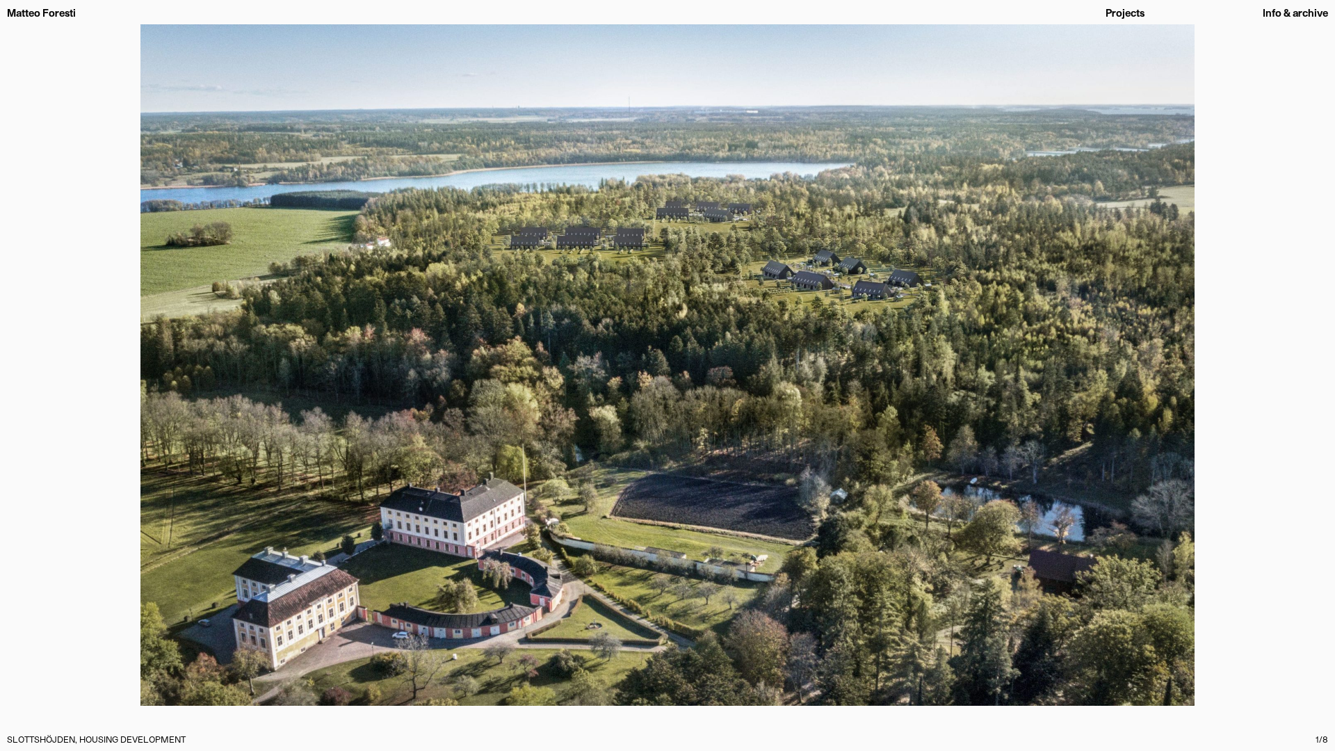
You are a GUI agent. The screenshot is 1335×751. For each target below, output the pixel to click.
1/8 (1322, 739)
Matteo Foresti (41, 13)
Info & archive (1295, 13)
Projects (1125, 13)
